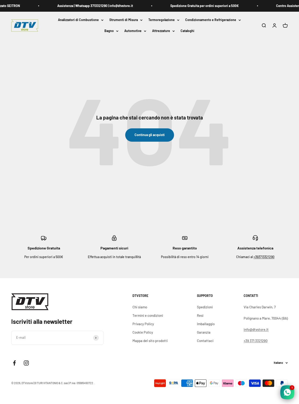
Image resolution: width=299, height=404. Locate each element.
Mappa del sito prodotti (150, 341)
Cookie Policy (142, 332)
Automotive (133, 31)
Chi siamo (139, 307)
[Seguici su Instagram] (26, 363)
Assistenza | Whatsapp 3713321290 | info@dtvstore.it (92, 6)
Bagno (109, 31)
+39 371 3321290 (255, 341)
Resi (200, 315)
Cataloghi (187, 31)
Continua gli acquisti (150, 135)
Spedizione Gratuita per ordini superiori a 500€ (201, 6)
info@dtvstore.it (256, 329)
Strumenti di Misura (123, 20)
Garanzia (203, 332)
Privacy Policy (143, 324)
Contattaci (205, 341)
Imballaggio (206, 324)
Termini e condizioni (147, 315)
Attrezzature (161, 31)
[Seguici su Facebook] (14, 363)
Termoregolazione (161, 20)
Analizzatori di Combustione (78, 20)
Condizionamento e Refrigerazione (210, 20)
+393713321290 (263, 257)
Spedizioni (205, 307)
